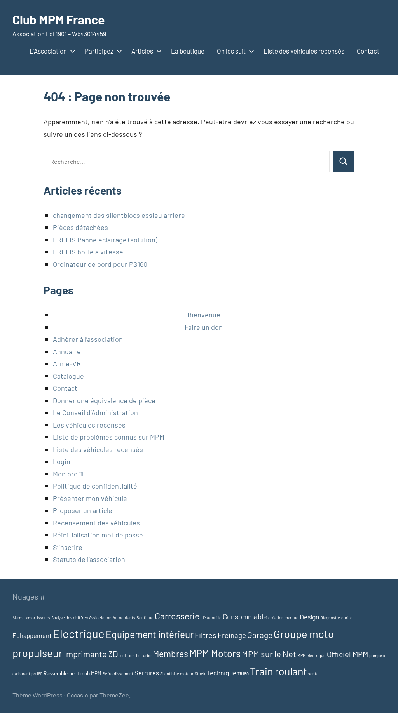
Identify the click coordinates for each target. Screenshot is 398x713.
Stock (200, 673)
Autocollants (124, 617)
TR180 (243, 673)
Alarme (18, 617)
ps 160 (36, 673)
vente (313, 673)
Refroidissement (117, 673)
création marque (283, 617)
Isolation (127, 655)
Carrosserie (177, 615)
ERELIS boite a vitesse (88, 251)
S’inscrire (67, 547)
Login (61, 461)
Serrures (146, 672)
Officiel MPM (347, 654)
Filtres (205, 635)
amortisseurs (38, 617)
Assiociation (100, 617)
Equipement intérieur (150, 634)
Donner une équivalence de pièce (104, 400)
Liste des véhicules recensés (304, 51)
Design (309, 616)
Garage (259, 635)
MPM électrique (311, 655)
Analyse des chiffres (69, 617)
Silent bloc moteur (177, 673)
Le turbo (144, 655)
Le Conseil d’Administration (95, 412)
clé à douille (211, 617)
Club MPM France (58, 19)
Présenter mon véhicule (90, 498)
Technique (221, 672)
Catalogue (68, 376)
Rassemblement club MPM (72, 673)
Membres (170, 653)
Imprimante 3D (91, 654)
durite (347, 617)
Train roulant (278, 671)
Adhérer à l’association (88, 339)
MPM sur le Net (269, 654)
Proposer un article (82, 510)
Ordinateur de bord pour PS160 (100, 264)
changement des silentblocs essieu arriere (119, 215)
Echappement (32, 635)
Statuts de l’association (89, 559)
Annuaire (67, 351)
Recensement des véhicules (96, 522)
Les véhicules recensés (89, 425)
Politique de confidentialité (95, 486)
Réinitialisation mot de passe (98, 534)
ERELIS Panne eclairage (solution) (105, 239)
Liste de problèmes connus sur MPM (108, 437)
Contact (368, 51)
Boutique (145, 617)
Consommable (245, 616)
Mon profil (68, 474)
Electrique (79, 633)
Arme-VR (67, 363)
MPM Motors (215, 653)
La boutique (187, 51)
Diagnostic (330, 617)
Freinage (232, 635)
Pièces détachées (80, 227)
